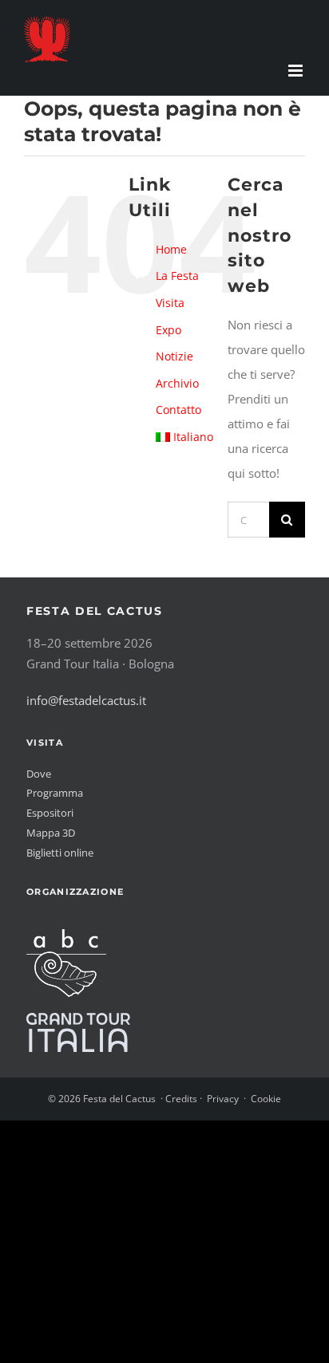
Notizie (174, 356)
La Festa (177, 275)
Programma (54, 793)
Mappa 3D (50, 832)
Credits (181, 1098)
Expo (168, 329)
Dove (38, 773)
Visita (170, 302)
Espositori (49, 813)
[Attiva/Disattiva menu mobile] (296, 70)
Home (171, 249)
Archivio (177, 383)
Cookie (266, 1098)
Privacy (223, 1098)
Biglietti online (59, 852)
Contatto (178, 409)
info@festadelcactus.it (86, 700)
